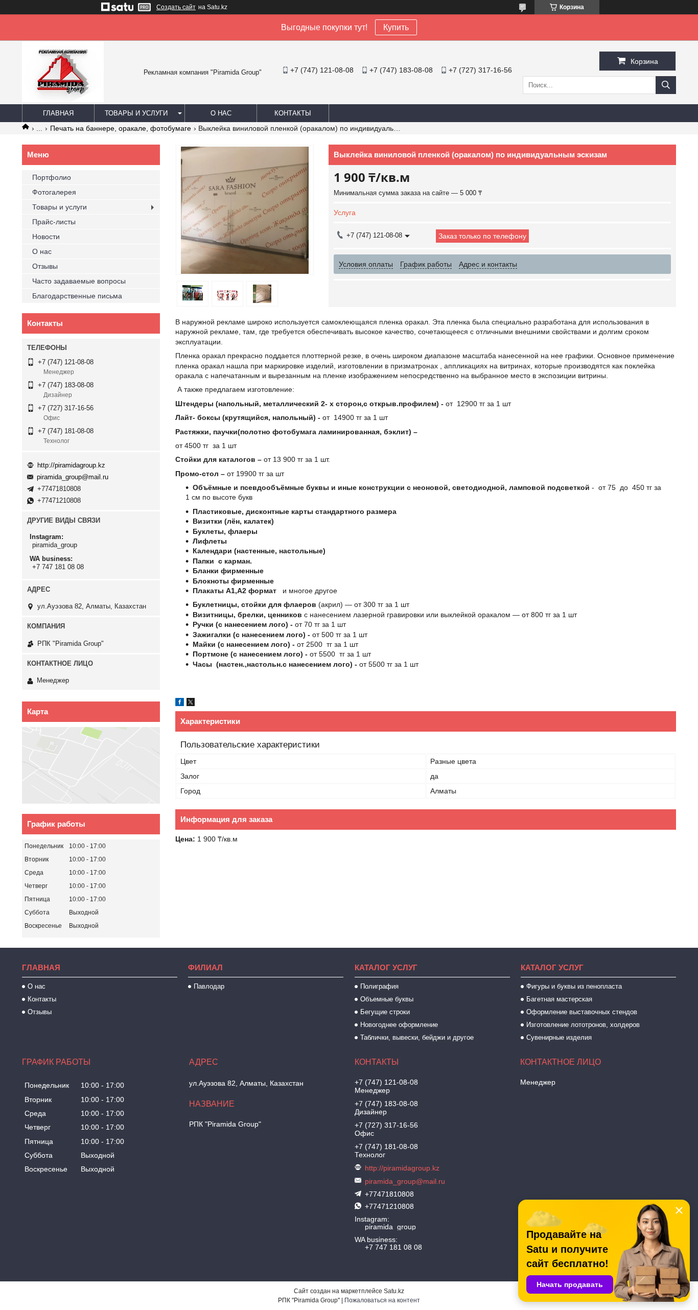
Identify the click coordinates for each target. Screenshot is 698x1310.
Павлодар (209, 986)
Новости (46, 236)
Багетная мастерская (559, 999)
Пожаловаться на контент (382, 1300)
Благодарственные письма (77, 296)
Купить (396, 27)
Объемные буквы (386, 999)
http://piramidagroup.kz (71, 465)
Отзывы (45, 266)
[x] (191, 703)
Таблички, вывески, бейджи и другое (417, 1037)
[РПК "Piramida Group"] (63, 100)
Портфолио (51, 177)
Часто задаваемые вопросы (79, 281)
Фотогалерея (54, 192)
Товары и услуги (136, 113)
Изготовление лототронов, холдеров (583, 1024)
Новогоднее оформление (399, 1024)
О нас (221, 113)
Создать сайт (176, 7)
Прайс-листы (54, 222)
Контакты (292, 113)
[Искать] (666, 85)
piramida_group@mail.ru (72, 477)
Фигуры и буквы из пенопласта (574, 986)
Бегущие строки (385, 1012)
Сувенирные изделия (559, 1037)
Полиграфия (379, 986)
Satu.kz (394, 1291)
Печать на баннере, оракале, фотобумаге (120, 128)
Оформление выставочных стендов (581, 1012)
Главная (58, 113)
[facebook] (179, 703)
